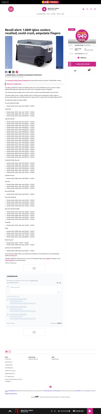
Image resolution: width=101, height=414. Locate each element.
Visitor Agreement (48, 390)
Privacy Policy (57, 390)
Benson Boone (52, 9)
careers (88, 390)
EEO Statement (9, 367)
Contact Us (8, 359)
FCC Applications (9, 376)
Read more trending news (14, 84)
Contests (53, 13)
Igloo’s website (9, 260)
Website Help (55, 359)
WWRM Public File (10, 373)
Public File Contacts (10, 370)
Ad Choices (78, 390)
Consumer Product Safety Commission (18, 80)
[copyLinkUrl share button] (17, 72)
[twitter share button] (10, 72)
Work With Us (8, 362)
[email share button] (13, 72)
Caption (59, 67)
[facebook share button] (6, 72)
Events (58, 13)
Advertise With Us (33, 359)
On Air (48, 13)
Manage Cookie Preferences (11, 393)
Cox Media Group (11, 390)
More (63, 13)
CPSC (9, 87)
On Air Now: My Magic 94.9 (82, 40)
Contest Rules (8, 365)
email (47, 258)
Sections (4, 2)
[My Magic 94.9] (50, 2)
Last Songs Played (41, 13)
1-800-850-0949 (83, 64)
